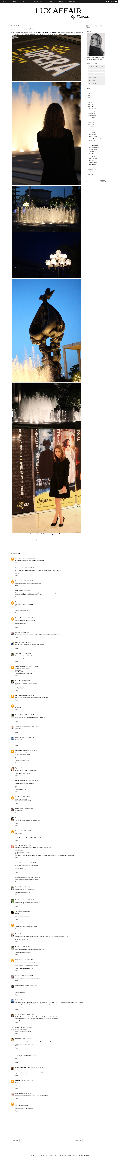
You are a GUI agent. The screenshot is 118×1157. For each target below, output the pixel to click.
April (90, 126)
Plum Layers (92, 166)
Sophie (16, 768)
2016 (89, 100)
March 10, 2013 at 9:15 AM (28, 737)
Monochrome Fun (93, 143)
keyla (16, 796)
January (91, 171)
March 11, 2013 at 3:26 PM (27, 1080)
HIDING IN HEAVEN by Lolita (22, 1067)
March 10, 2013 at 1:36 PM (29, 900)
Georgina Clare (18, 618)
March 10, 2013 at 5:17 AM (24, 632)
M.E (16, 947)
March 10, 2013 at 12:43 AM (28, 558)
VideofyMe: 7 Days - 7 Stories (96, 138)
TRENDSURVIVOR (20, 781)
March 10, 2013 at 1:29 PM (31, 862)
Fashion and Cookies (19, 850)
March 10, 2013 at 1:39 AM (25, 590)
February (91, 169)
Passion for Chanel (93, 162)
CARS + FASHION (38, 1)
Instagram (92, 77)
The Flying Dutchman (41, 32)
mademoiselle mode (19, 862)
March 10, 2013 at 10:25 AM (32, 780)
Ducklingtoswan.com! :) (25, 968)
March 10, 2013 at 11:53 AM (26, 808)
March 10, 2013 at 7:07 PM (30, 934)
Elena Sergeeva (18, 900)
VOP (16, 911)
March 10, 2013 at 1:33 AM (27, 580)
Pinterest (92, 80)
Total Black (91, 160)
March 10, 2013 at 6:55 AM (31, 666)
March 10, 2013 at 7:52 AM (25, 680)
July (90, 120)
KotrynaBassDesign (83, 1155)
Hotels (51, 1)
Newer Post (15, 1140)
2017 (89, 98)
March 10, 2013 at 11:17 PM (25, 1000)
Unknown (17, 580)
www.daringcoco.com (20, 992)
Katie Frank (18, 715)
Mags (16, 1038)
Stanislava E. (18, 737)
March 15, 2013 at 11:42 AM (25, 1103)
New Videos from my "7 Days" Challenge (96, 131)
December (91, 108)
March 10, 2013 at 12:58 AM (28, 568)
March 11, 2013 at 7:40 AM (37, 1067)
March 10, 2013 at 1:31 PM (36, 887)
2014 (89, 104)
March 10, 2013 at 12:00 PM (25, 818)
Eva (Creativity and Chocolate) (22, 887)
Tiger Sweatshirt (92, 164)
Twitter (61, 534)
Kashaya (17, 808)
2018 (89, 95)
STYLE (24, 1)
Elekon (17, 1093)
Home (4, 1)
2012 (89, 174)
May (90, 124)
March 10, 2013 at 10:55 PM (26, 975)
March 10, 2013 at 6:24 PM (27, 924)
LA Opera (54, 32)
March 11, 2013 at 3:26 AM (24, 1038)
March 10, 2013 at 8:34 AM (27, 714)
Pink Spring (91, 151)
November (91, 111)
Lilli (16, 632)
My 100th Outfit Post (94, 134)
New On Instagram (93, 145)
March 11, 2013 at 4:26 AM (24, 1053)
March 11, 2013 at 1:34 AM (26, 1027)
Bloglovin (53, 534)
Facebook (92, 71)
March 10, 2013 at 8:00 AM (27, 705)
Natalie (17, 1000)
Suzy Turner (18, 1014)
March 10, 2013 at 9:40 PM (27, 959)
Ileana (16, 680)
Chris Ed (17, 975)
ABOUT (15, 1)
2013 (89, 106)
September (91, 115)
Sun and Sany (18, 743)
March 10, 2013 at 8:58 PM (24, 946)
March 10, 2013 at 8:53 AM (33, 726)
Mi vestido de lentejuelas (21, 726)
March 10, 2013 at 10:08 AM (25, 768)
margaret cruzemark (20, 666)
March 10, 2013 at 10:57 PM (31, 985)
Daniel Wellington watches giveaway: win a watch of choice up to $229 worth (42, 855)
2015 (89, 102)
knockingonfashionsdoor (21, 877)
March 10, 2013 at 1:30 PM (34, 877)
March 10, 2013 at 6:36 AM (25, 653)
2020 (89, 91)
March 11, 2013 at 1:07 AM (28, 1014)
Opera (45, 547)
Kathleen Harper (19, 934)
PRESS (61, 1)
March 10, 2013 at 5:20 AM (25, 642)
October (91, 113)
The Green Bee (92, 141)
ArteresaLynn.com (19, 1085)
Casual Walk (92, 153)
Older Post (78, 1140)
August (91, 117)
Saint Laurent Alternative (94, 147)
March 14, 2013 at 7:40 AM (25, 1093)
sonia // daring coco (19, 985)
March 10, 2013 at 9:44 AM (31, 750)
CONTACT (72, 1)
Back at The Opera (93, 158)
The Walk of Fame (93, 136)
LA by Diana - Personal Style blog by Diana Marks (52, 1155)
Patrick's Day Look (93, 149)
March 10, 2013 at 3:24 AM (27, 602)
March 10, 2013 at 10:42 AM (24, 796)
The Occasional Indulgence (21, 659)
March (91, 129)
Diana (16, 642)
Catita (16, 818)
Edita (16, 1053)
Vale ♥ (16, 845)
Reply (16, 562)
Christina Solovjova (20, 750)
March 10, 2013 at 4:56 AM (29, 618)
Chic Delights (18, 695)
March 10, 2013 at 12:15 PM (27, 830)
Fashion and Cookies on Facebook (22, 852)
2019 (89, 93)
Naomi (16, 653)
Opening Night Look (93, 156)
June (90, 122)
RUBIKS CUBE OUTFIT (29, 1044)
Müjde (16, 1103)
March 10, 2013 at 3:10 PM (24, 911)
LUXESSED (18, 573)
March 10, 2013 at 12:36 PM (25, 845)
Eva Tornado (18, 558)
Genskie (17, 1027)
